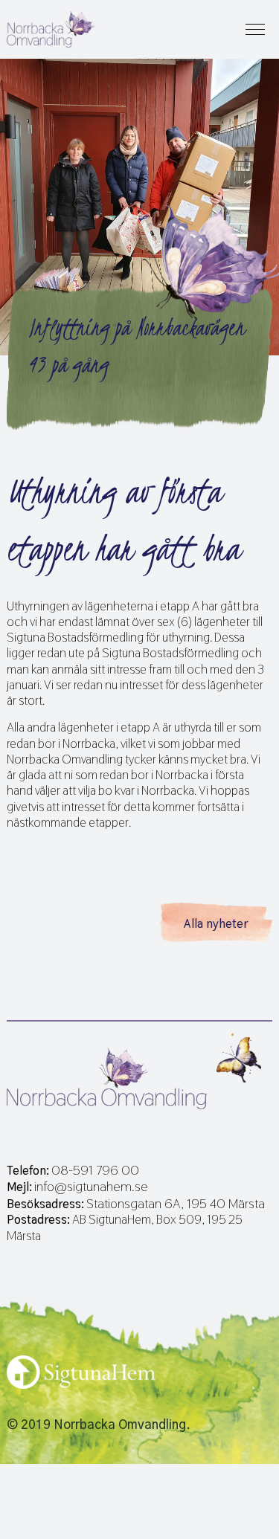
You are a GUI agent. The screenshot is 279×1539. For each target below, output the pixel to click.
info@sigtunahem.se (91, 1186)
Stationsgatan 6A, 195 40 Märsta (175, 1204)
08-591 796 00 (95, 1170)
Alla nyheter (216, 923)
